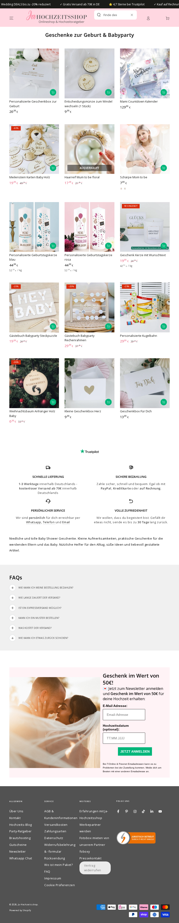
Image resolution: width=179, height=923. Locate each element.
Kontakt (15, 818)
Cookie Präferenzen (59, 885)
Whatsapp (33, 522)
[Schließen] (132, 15)
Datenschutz (53, 838)
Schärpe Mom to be (133, 177)
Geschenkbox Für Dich (136, 411)
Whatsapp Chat (20, 858)
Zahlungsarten (55, 831)
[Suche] (99, 15)
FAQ (47, 871)
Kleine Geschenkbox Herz (83, 411)
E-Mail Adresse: (115, 706)
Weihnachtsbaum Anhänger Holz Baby (32, 413)
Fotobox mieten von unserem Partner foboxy (94, 845)
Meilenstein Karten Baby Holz (29, 177)
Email (66, 522)
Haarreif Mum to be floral (82, 177)
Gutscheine (18, 845)
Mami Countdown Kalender (139, 101)
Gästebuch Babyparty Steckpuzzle (33, 336)
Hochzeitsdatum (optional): (116, 727)
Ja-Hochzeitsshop (28, 904)
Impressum (52, 878)
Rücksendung (54, 858)
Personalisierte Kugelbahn (138, 336)
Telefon (49, 522)
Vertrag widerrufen (92, 867)
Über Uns (16, 811)
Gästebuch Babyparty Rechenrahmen (79, 338)
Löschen (124, 15)
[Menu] (11, 18)
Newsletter (17, 851)
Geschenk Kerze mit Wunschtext (143, 255)
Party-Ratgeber (20, 831)
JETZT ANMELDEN (135, 751)
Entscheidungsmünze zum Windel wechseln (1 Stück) (88, 103)
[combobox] (110, 15)
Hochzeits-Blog (20, 825)
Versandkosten (55, 825)
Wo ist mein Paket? (58, 865)
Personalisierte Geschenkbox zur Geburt (33, 103)
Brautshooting (20, 838)
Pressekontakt (90, 858)
